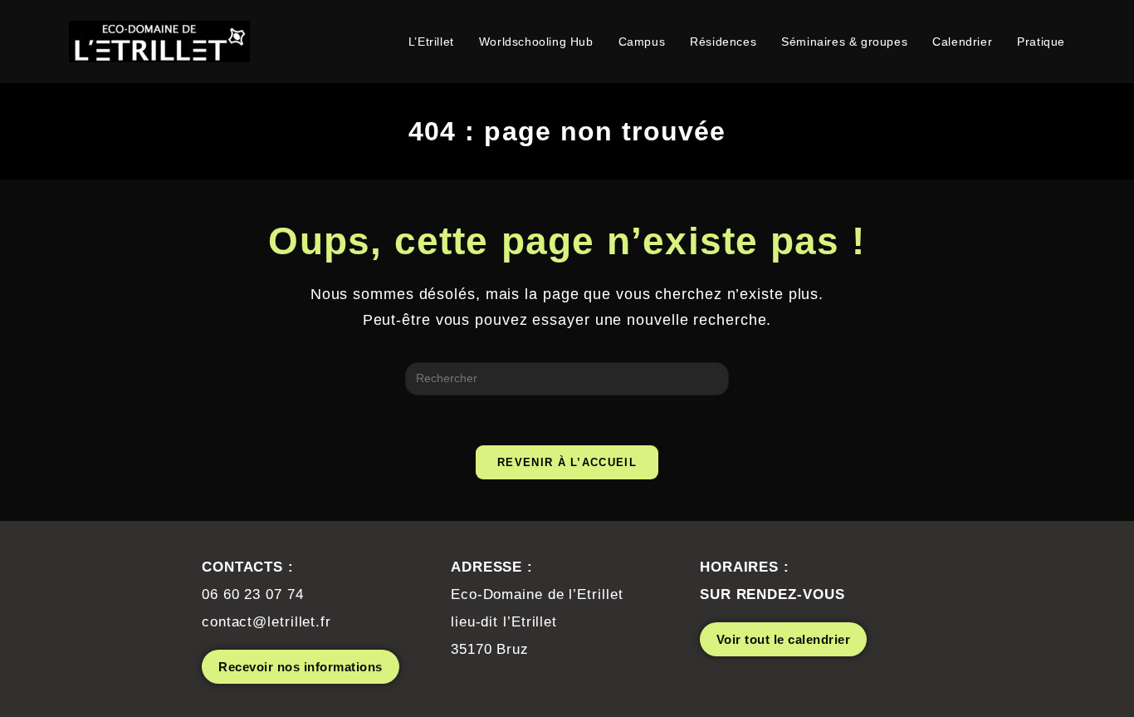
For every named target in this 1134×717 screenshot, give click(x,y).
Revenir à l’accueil (567, 462)
